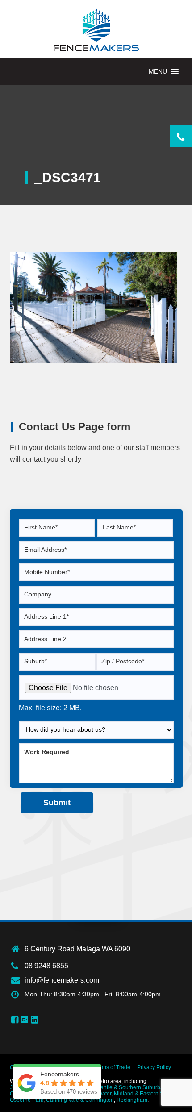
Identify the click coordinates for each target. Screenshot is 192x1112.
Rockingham (132, 1100)
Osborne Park (26, 1100)
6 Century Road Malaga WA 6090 (77, 949)
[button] (158, 71)
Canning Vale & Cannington (80, 1100)
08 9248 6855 (46, 966)
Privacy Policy (154, 1067)
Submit (57, 802)
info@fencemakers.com (62, 980)
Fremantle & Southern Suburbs (125, 1087)
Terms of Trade (112, 1067)
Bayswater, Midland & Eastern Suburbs (133, 1094)
